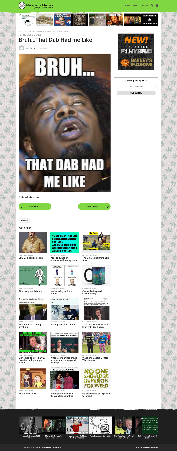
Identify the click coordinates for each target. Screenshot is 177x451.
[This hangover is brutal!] (33, 275)
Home (127, 5)
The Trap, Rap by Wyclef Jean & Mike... (124, 437)
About (145, 5)
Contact (57, 447)
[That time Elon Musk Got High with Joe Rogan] (96, 309)
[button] (152, 5)
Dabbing (24, 220)
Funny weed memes (30, 35)
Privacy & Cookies (32, 447)
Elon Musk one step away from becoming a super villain (32, 360)
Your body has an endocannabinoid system (63, 259)
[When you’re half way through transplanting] (64, 378)
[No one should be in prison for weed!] (96, 378)
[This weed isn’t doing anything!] (33, 309)
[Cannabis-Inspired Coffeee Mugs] (96, 275)
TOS (20, 447)
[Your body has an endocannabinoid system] (64, 242)
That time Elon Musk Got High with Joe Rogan (95, 325)
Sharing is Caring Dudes (62, 324)
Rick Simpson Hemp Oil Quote (147, 437)
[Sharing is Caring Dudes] (64, 309)
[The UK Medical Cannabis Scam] (96, 242)
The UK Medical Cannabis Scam (95, 259)
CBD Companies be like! (31, 258)
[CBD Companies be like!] (33, 242)
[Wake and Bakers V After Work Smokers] (96, 342)
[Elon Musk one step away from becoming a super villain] (33, 342)
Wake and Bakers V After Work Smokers (95, 359)
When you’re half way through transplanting (61, 394)
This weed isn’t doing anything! (30, 325)
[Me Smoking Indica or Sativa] (64, 275)
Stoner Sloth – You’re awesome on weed (53, 437)
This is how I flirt (27, 393)
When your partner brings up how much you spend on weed (63, 360)
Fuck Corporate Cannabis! (100, 436)
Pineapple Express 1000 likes (30, 437)
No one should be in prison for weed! (96, 394)
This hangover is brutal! (31, 291)
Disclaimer (46, 447)
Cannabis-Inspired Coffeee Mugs (92, 292)
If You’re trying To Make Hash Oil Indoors (77, 437)
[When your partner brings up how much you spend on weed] (64, 342)
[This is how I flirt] (33, 378)
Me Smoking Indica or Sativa (61, 292)
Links (136, 5)
